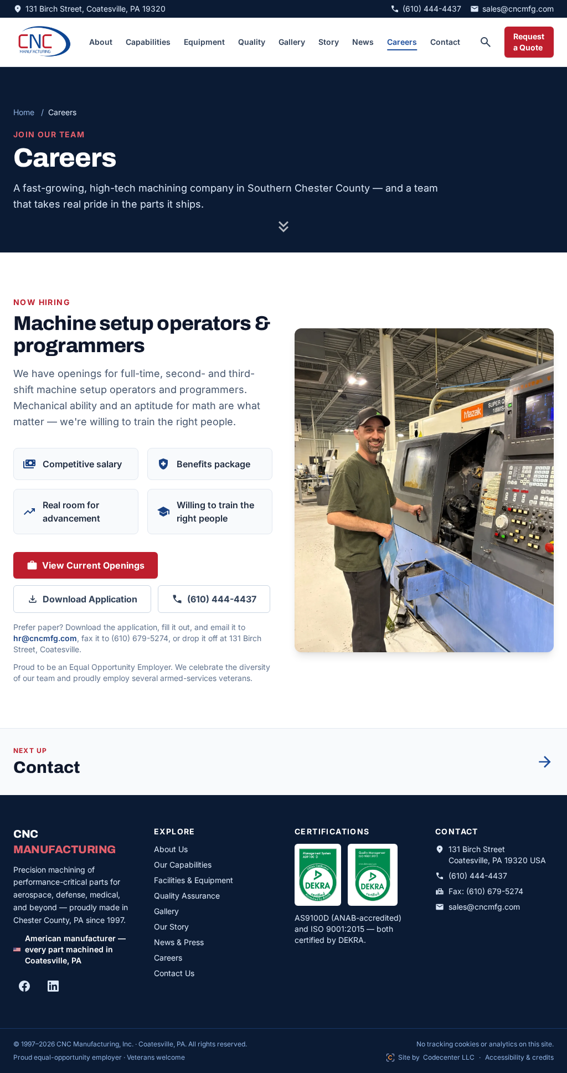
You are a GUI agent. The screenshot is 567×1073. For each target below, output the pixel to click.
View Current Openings (92, 568)
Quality (251, 42)
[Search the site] (485, 42)
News (363, 42)
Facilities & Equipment (193, 880)
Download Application (90, 599)
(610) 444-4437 (221, 599)
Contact (445, 42)
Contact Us (174, 973)
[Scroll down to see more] (283, 231)
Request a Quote (528, 42)
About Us (171, 849)
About (100, 42)
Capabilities (148, 42)
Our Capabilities (183, 864)
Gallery (292, 42)
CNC (72, 841)
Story (328, 42)
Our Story (171, 926)
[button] (424, 490)
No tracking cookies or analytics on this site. (485, 1044)
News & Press (179, 942)
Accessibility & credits (519, 1057)
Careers (402, 42)
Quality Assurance (187, 895)
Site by (430, 1057)
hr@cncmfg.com (45, 638)
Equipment (204, 42)
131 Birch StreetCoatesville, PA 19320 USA (497, 854)
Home (23, 112)
